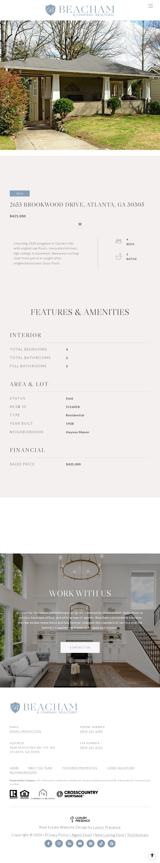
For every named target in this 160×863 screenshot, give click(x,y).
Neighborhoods (23, 772)
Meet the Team (40, 768)
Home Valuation (121, 768)
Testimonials (137, 835)
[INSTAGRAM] (59, 843)
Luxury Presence (107, 827)
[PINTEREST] (90, 843)
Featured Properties (80, 768)
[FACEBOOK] (48, 843)
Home (14, 768)
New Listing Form (109, 835)
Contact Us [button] (80, 647)
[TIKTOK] (101, 843)
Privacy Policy (57, 835)
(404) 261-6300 (91, 731)
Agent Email (82, 835)
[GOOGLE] (112, 843)
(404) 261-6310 (91, 747)
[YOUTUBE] (80, 843)
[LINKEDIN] (69, 843)
